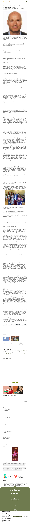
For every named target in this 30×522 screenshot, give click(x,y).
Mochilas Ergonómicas (8, 417)
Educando (5, 423)
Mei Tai (6, 418)
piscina (17, 468)
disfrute (23, 464)
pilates (15, 468)
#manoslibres (15, 463)
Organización (7, 468)
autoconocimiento (11, 464)
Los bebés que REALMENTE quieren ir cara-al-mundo (22, 342)
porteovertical (24, 468)
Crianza (16, 8)
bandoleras (15, 464)
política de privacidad (4, 520)
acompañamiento (24, 463)
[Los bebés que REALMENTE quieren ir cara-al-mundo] (23, 338)
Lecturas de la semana (6, 438)
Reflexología (8, 469)
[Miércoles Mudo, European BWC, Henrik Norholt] (15, 338)
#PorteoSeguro (19, 463)
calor (18, 464)
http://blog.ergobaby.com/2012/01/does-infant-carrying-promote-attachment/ (14, 144)
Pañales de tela (6, 430)
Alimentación (5, 432)
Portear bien (20, 468)
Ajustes (24, 516)
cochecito (21, 464)
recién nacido (4, 469)
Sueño (18, 469)
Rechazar (20, 516)
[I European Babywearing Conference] (6, 338)
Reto (11, 469)
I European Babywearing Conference (12, 36)
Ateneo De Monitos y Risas (7, 406)
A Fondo (4, 464)
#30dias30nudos (6, 410)
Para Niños (5, 424)
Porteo (18, 8)
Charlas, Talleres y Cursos (6, 437)
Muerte (4, 468)
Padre (12, 468)
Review (14, 469)
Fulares (6, 416)
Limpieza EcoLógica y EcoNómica (8, 433)
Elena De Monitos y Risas (7, 8)
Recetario (4, 436)
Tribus (21, 469)
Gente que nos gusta (22, 8)
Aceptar (15, 516)
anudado (7, 464)
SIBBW (16, 469)
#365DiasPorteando (7, 409)
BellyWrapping (6, 426)
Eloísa (13, 59)
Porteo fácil (5, 411)
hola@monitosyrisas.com (15, 498)
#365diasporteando (10, 463)
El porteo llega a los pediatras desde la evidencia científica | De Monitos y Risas (15, 353)
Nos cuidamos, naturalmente (8, 431)
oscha (10, 468)
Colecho (5, 422)
